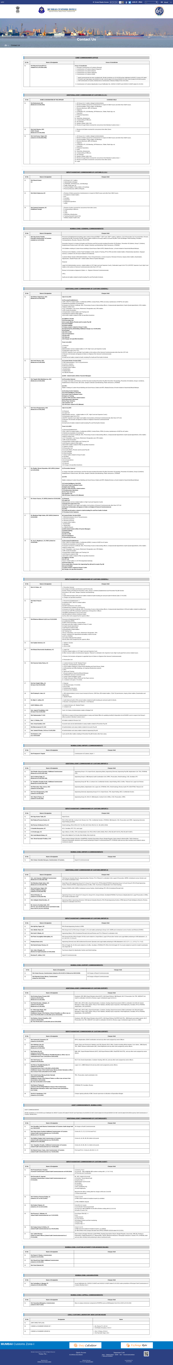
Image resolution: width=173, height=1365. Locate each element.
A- (116, 2)
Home (103, 1354)
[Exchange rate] (137, 1345)
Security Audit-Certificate (129, 1354)
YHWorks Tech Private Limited (44, 1361)
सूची (2, 2)
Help (121, 1354)
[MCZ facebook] (126, 2)
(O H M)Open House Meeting (76, 1354)
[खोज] (157, 2)
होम (6, 45)
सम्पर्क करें (134, 2)
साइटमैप (116, 1354)
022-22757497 (89, 1361)
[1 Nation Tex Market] (159, 11)
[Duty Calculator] (85, 1345)
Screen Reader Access (102, 2)
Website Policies (110, 1354)
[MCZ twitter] (130, 2)
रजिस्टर (140, 2)
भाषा (162, 2)
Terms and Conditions (108, 1355)
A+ (111, 2)
